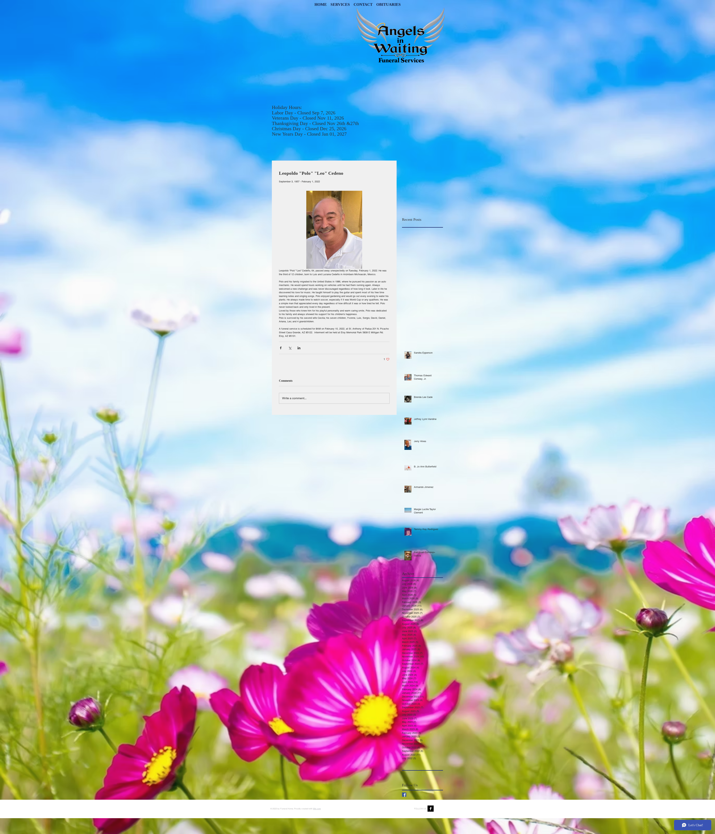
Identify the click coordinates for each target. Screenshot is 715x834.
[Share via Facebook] (280, 348)
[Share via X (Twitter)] (290, 348)
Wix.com (317, 809)
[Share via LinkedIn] (299, 348)
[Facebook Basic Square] (404, 794)
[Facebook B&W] (431, 808)
